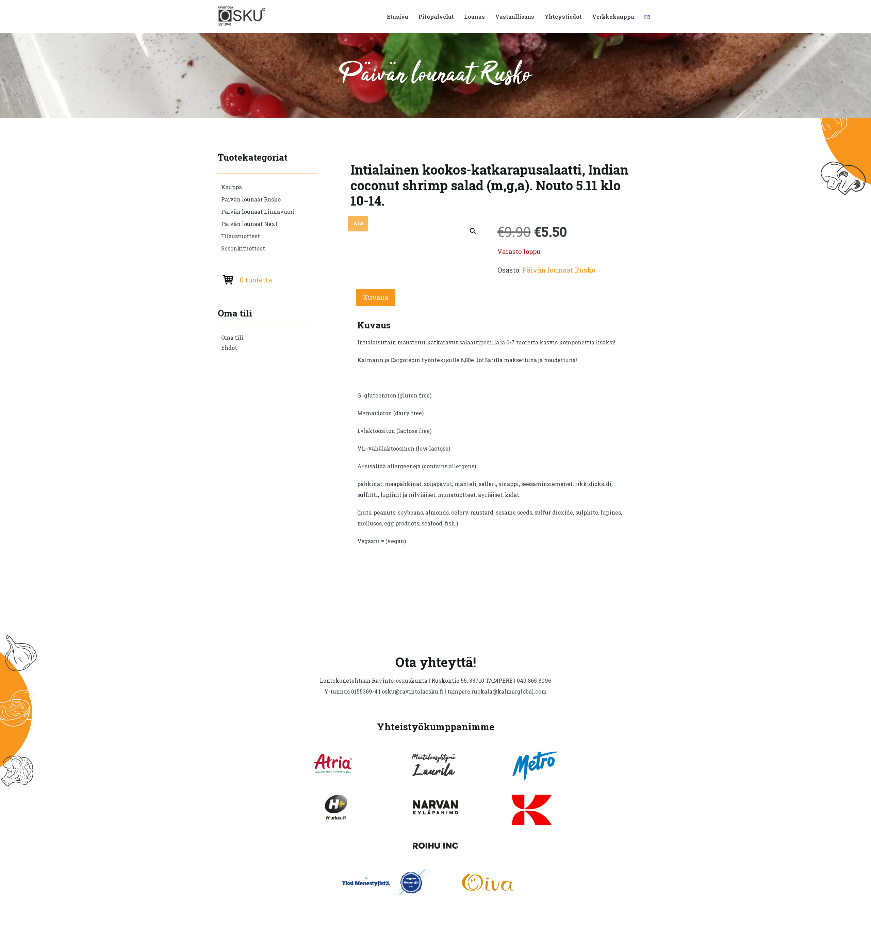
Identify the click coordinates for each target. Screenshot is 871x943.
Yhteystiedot (563, 16)
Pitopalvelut (436, 16)
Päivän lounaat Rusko (251, 199)
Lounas (474, 16)
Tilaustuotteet (240, 236)
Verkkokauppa (613, 16)
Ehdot (229, 347)
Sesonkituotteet (243, 248)
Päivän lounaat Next (249, 223)
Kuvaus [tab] (375, 297)
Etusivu (397, 16)
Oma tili (232, 337)
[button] (473, 231)
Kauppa (231, 187)
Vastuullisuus (514, 16)
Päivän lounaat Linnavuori (258, 211)
